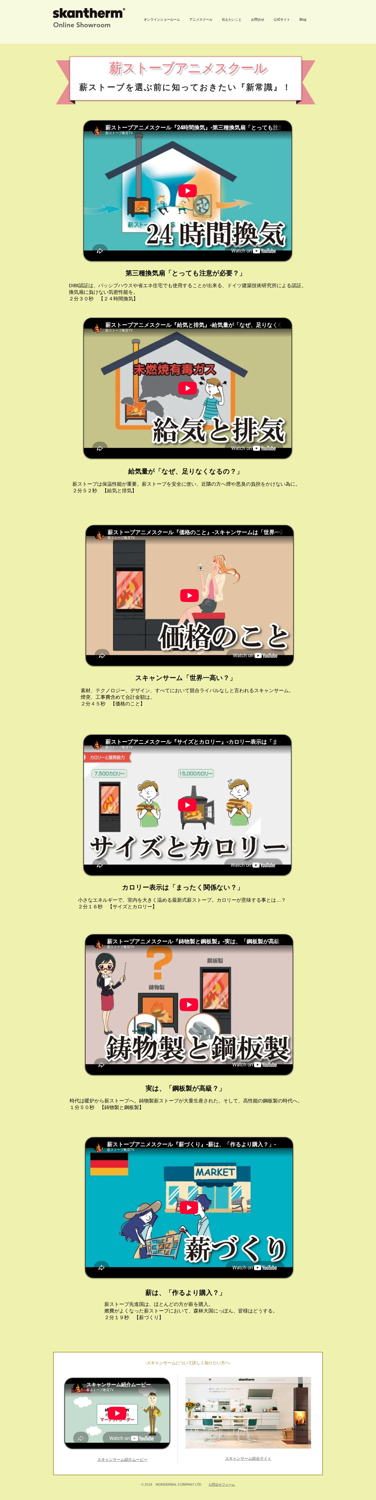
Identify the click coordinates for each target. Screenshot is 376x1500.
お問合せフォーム (222, 1485)
